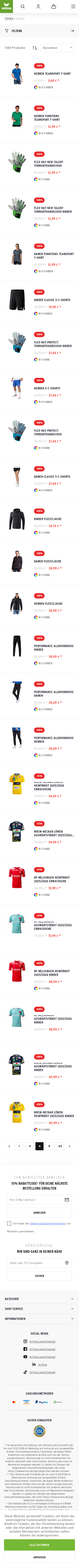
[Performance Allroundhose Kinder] (17, 646)
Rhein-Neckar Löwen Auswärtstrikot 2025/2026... (54, 833)
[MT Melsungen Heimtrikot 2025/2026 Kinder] (17, 971)
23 (60, 1146)
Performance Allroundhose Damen (54, 693)
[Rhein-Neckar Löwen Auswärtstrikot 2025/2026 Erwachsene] (17, 831)
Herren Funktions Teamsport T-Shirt (47, 117)
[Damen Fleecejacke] (17, 561)
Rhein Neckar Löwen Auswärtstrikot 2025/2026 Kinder (53, 1067)
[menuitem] (73, 6)
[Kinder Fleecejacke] (17, 519)
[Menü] (73, 6)
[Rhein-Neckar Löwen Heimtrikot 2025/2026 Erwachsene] (17, 784)
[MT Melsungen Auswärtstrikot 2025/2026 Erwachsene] (17, 923)
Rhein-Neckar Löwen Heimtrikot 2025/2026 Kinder (54, 1114)
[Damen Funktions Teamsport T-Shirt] (17, 254)
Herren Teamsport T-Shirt (52, 73)
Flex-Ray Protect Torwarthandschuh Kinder (53, 344)
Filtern (17, 31)
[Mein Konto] (38, 6)
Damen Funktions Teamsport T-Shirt (54, 255)
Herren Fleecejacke (48, 603)
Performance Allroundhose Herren (54, 739)
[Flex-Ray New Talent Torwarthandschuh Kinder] (17, 208)
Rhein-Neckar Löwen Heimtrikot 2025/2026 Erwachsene (49, 786)
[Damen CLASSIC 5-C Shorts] (17, 476)
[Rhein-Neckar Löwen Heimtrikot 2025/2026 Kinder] (17, 1112)
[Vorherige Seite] (9, 1146)
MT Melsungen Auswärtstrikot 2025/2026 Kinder (53, 1019)
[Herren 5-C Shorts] (17, 388)
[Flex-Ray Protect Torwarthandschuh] (17, 430)
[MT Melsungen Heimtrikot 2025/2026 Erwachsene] (17, 877)
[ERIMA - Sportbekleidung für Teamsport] (6, 9)
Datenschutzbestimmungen (48, 1223)
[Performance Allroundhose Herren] (17, 738)
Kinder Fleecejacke (48, 519)
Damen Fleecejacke (47, 561)
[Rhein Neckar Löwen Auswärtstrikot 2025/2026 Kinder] (17, 1064)
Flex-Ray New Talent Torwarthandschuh (48, 163)
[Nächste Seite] (70, 1146)
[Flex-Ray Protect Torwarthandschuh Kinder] (17, 342)
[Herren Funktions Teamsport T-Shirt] (17, 116)
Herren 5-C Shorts (47, 388)
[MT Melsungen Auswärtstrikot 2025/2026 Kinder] (17, 1017)
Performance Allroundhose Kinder (54, 647)
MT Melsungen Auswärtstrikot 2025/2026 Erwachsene (53, 926)
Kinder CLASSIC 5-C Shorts (52, 300)
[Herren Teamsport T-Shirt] (17, 73)
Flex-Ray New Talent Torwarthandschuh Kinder (53, 209)
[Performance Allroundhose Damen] (17, 692)
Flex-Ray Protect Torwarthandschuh (48, 432)
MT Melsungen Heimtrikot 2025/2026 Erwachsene (52, 879)
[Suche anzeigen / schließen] (22, 6)
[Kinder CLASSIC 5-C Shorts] (17, 300)
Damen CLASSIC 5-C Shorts (52, 476)
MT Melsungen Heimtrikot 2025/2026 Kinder (52, 972)
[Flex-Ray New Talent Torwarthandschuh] (17, 162)
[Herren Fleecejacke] (17, 603)
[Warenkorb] (53, 6)
